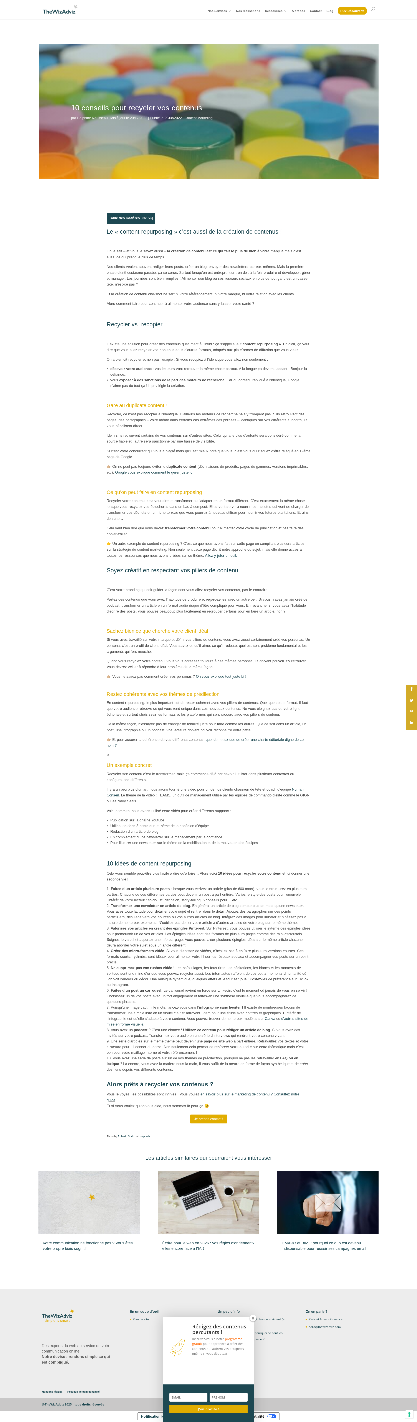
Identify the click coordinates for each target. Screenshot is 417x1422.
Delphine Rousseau (92, 118)
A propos (298, 11)
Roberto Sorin (126, 1136)
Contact (316, 11)
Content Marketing (198, 118)
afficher (147, 218)
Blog (329, 11)
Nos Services (217, 11)
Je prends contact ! (208, 1119)
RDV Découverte (352, 11)
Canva (270, 1019)
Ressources (274, 11)
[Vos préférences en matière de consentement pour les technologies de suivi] (409, 1414)
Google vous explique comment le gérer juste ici (154, 472)
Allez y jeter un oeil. (221, 555)
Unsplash (144, 1136)
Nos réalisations (248, 11)
